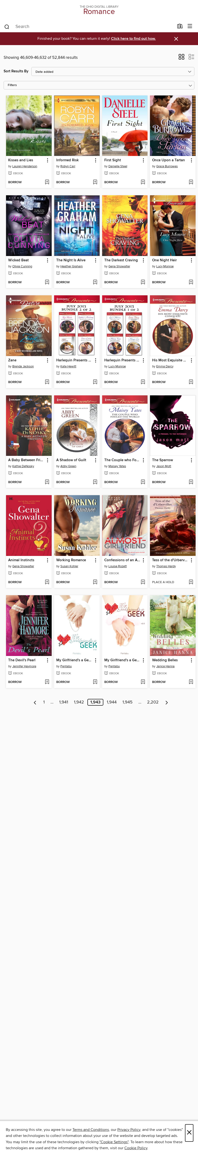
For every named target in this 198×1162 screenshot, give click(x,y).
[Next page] (166, 702)
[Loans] (180, 27)
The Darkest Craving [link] (121, 260)
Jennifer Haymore (24, 666)
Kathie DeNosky (23, 466)
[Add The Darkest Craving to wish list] (143, 282)
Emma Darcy (164, 366)
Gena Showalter (119, 266)
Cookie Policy (135, 1148)
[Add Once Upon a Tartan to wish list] (191, 182)
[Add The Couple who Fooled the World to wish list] (143, 482)
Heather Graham (71, 266)
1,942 (79, 702)
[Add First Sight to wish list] (143, 182)
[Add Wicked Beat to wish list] (47, 282)
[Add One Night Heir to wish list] (191, 282)
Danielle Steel (117, 166)
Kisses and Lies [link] (20, 160)
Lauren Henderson (24, 166)
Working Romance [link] (71, 560)
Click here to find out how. (133, 38)
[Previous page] (35, 702)
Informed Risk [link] (67, 160)
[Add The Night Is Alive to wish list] (95, 282)
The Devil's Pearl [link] (21, 660)
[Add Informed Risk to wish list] (95, 182)
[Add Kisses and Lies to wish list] (47, 182)
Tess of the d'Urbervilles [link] (170, 560)
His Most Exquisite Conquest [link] (170, 360)
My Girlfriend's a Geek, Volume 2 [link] (122, 660)
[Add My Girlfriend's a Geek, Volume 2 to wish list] (143, 682)
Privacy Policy (128, 1129)
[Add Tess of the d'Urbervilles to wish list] (191, 582)
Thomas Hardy (166, 566)
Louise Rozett (117, 566)
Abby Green (68, 466)
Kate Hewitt (68, 366)
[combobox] (89, 27)
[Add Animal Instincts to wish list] (47, 582)
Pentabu (66, 666)
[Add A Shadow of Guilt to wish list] (95, 482)
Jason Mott (163, 466)
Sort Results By (16, 71)
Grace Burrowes (167, 166)
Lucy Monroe (165, 266)
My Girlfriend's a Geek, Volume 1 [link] (74, 660)
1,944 (112, 702)
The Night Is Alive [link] (70, 260)
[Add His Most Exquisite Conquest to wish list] (191, 382)
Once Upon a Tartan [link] (168, 160)
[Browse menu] (189, 26)
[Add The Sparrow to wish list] (191, 482)
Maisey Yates (117, 466)
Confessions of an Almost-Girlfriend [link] (122, 560)
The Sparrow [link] (162, 460)
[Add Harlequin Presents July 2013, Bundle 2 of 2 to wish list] (95, 382)
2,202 (153, 702)
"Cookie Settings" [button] (113, 1142)
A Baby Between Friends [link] (26, 460)
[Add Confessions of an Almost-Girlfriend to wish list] (143, 582)
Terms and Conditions (90, 1129)
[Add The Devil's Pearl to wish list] (47, 682)
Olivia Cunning (22, 266)
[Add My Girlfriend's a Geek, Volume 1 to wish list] (95, 682)
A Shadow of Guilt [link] (71, 460)
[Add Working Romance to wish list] (95, 582)
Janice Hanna (165, 666)
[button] (181, 58)
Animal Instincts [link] (21, 560)
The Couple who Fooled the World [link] (122, 460)
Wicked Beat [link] (18, 260)
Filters (12, 85)
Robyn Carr (67, 166)
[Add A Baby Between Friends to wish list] (47, 482)
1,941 (63, 702)
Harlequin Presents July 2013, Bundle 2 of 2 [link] (74, 360)
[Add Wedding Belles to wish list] (191, 682)
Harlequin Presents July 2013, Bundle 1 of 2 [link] (122, 360)
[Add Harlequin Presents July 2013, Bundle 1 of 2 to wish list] (143, 382)
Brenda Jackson (23, 366)
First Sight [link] (112, 160)
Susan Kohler (69, 566)
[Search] (7, 26)
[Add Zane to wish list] (47, 382)
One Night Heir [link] (164, 260)
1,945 (127, 702)
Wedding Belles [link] (165, 660)
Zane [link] (12, 360)
